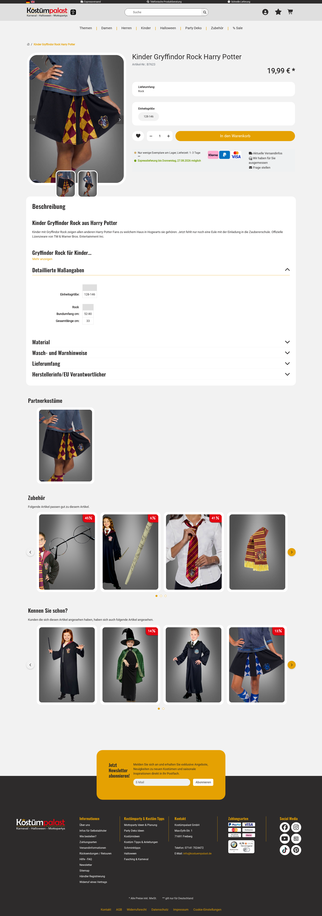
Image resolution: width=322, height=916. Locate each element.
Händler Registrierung (92, 876)
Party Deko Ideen (134, 830)
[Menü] (252, 842)
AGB (119, 909)
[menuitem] (28, 2)
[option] (76, 119)
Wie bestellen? (87, 836)
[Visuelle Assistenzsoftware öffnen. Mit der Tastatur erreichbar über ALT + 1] (71, 12)
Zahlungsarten (88, 842)
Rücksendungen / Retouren (95, 853)
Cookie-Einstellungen (207, 909)
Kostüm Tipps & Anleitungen (141, 842)
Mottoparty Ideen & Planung (140, 825)
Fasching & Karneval (136, 859)
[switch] (246, 850)
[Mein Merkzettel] (278, 12)
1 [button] (156, 596)
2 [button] (161, 596)
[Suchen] (204, 12)
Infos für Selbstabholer (92, 830)
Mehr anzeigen (42, 259)
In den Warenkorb (235, 136)
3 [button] (166, 596)
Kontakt (106, 909)
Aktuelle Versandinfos (267, 153)
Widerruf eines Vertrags (93, 882)
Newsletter (85, 865)
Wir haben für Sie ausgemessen (262, 160)
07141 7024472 (194, 847)
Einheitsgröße (146, 108)
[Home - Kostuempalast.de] (41, 824)
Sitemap (84, 870)
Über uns (84, 825)
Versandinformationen (92, 847)
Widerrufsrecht (137, 909)
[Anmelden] (265, 12)
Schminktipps (132, 847)
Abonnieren (203, 782)
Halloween (130, 853)
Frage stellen (261, 167)
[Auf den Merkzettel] (138, 136)
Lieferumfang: (146, 87)
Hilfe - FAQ (85, 859)
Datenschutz (159, 909)
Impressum (181, 909)
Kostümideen (132, 836)
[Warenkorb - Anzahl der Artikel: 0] (290, 12)
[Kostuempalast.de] (47, 12)
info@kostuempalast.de (197, 853)
